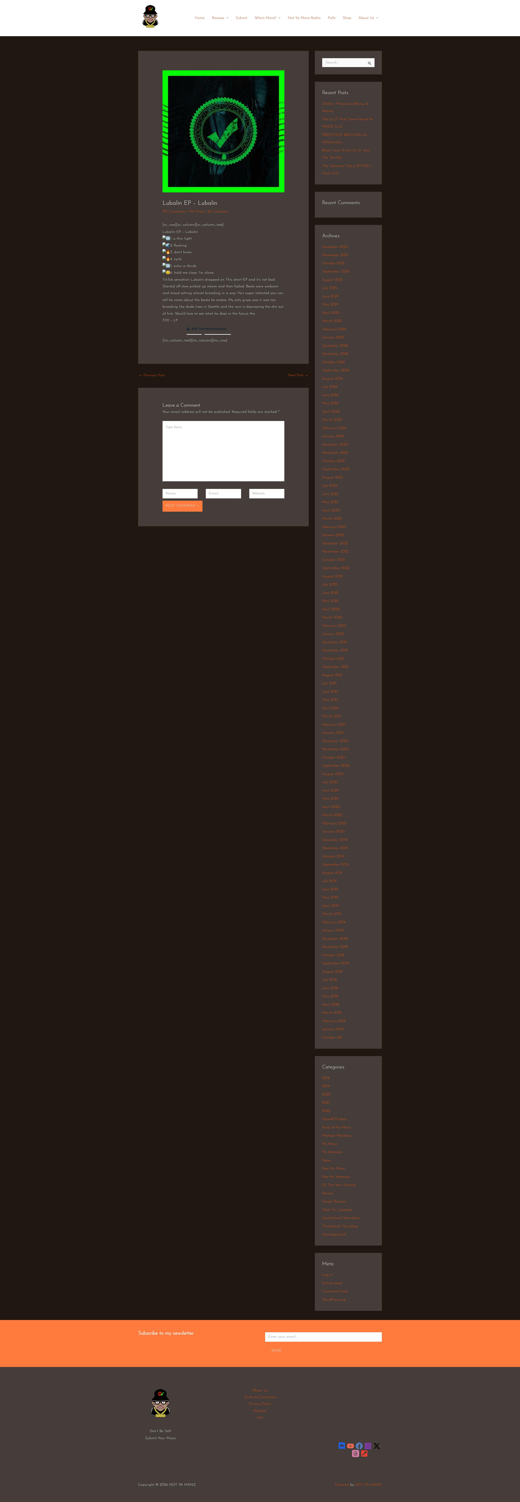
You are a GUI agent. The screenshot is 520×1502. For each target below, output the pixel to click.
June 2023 (330, 494)
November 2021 (335, 650)
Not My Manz (333, 1169)
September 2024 (335, 370)
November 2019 (335, 848)
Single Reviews (334, 1201)
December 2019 (334, 840)
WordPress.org (334, 1300)
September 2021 (335, 667)
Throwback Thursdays (340, 1226)
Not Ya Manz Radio (304, 18)
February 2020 (334, 823)
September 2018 (335, 963)
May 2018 (330, 996)
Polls (331, 18)
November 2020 (335, 749)
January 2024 (333, 436)
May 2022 (330, 601)
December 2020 (335, 741)
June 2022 (330, 593)
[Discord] (342, 1446)
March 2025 (332, 321)
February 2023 (334, 527)
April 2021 (330, 708)
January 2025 (333, 337)
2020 (326, 1095)
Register (260, 1411)
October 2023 (333, 461)
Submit (241, 18)
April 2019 (330, 906)
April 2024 (331, 412)
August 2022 (332, 576)
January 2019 (333, 930)
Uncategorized (334, 1234)
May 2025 (330, 304)
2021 (325, 1103)
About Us (366, 18)
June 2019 (330, 889)
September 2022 (335, 568)
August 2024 (332, 379)
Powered (342, 1485)
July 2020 (330, 782)
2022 (326, 1111)
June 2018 (330, 988)
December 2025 (335, 247)
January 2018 (333, 1029)
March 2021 (331, 716)
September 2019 (335, 865)
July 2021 (329, 683)
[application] (226, 18)
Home (200, 18)
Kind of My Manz (336, 1127)
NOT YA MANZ (151, 30)
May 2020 (330, 799)
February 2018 (334, 1021)
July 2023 (329, 486)
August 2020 (332, 774)
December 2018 (334, 939)
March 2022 (332, 617)
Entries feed (332, 1283)
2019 (326, 1086)
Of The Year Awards (339, 1185)
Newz (326, 1160)
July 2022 (329, 584)
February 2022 (334, 626)
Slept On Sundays (337, 1210)
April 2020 (331, 807)
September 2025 (335, 272)
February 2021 (333, 725)
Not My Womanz (336, 1177)
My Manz (196, 212)
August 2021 (332, 675)
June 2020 (330, 790)
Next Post (298, 375)
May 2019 (330, 897)
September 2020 (336, 766)
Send (276, 1351)
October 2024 (333, 362)
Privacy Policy (260, 1404)
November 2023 (335, 453)
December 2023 (335, 445)
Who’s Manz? (265, 18)
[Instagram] (368, 1446)
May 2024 (330, 403)
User (260, 1417)
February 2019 (334, 922)
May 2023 (330, 502)
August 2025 (332, 280)
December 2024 (335, 346)
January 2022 (333, 634)
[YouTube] (350, 1446)
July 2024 (329, 387)
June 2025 (330, 296)
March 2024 (332, 420)
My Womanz (332, 1152)
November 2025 (335, 255)
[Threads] (355, 1453)
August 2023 (332, 478)
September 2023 (335, 469)
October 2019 (333, 856)
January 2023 (333, 535)
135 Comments (174, 212)
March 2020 (332, 815)
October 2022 (333, 560)
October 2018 (333, 955)
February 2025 (334, 329)
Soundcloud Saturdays (341, 1218)
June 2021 (330, 692)
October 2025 (333, 263)
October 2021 (333, 659)
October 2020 (333, 758)
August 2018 (332, 972)
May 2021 (330, 700)
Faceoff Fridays (334, 1119)
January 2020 (333, 832)
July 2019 (329, 881)
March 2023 (332, 519)
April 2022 (331, 609)
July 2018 (329, 980)
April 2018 (330, 1005)
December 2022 (335, 543)
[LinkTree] (364, 1453)
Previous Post (152, 375)
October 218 (332, 1038)
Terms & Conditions (260, 1397)
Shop (347, 18)
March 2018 (331, 1013)
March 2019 (331, 914)
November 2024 (335, 354)
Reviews (218, 18)
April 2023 (331, 510)
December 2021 (334, 642)
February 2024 (334, 428)
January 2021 (332, 733)
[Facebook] (359, 1446)
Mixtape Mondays (336, 1136)
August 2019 (332, 873)
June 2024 (330, 395)
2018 (326, 1078)
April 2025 (331, 313)
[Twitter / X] (376, 1446)
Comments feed (335, 1291)
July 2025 (329, 288)
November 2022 (335, 552)
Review (327, 1193)
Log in (327, 1275)
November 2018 (335, 947)
